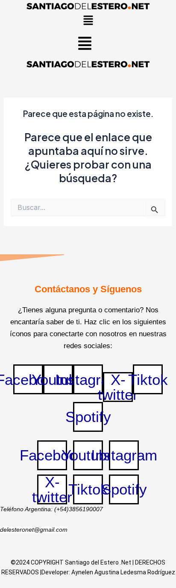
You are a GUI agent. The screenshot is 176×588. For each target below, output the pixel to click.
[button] (88, 21)
